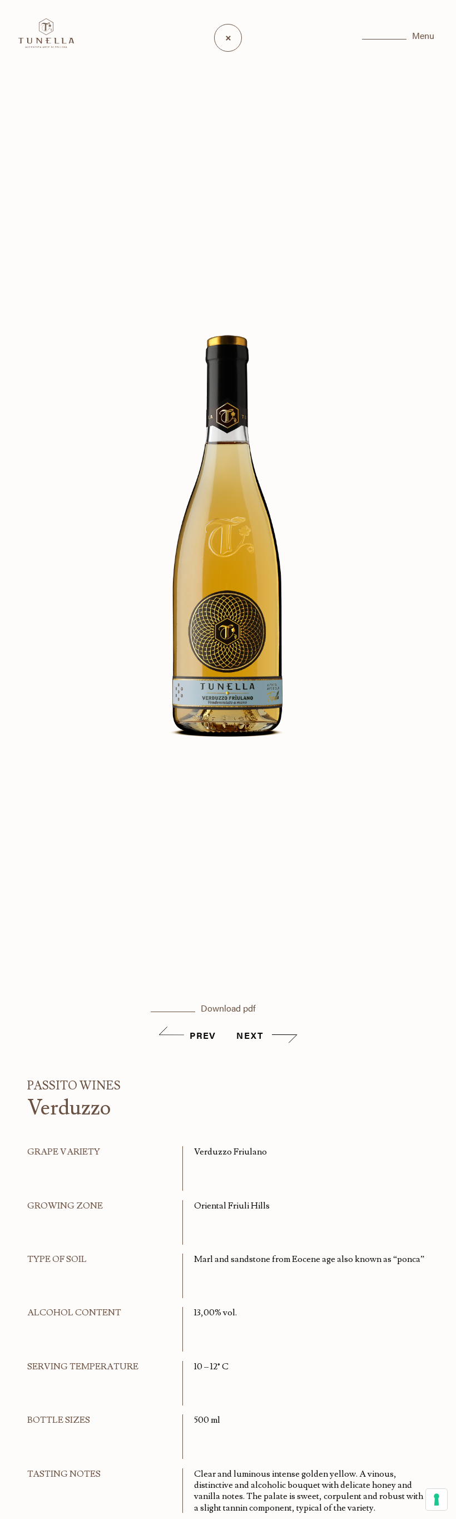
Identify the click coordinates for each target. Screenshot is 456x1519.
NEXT (251, 1035)
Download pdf (228, 1008)
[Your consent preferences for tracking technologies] (436, 1499)
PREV (203, 1035)
